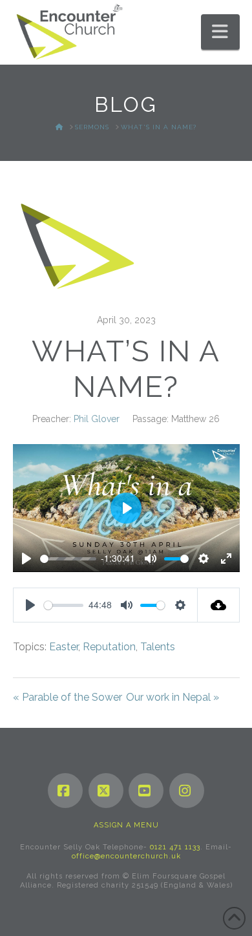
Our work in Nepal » (172, 697)
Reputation (109, 647)
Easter (63, 647)
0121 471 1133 (175, 847)
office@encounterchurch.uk (126, 856)
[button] (220, 32)
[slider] (68, 559)
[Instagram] (186, 790)
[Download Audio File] (219, 605)
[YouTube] (146, 790)
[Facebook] (65, 790)
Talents (157, 647)
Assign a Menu (126, 825)
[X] (106, 790)
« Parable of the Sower (67, 697)
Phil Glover (97, 419)
